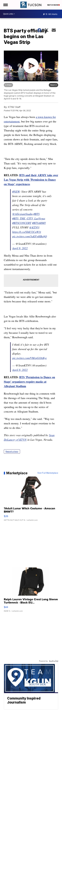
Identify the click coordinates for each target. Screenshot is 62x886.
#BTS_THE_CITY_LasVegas (28, 218)
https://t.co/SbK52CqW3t (26, 232)
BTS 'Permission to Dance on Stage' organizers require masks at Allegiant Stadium (29, 381)
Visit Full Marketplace (47, 473)
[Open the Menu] (5, 5)
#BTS (36, 214)
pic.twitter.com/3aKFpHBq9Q (29, 236)
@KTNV (34, 227)
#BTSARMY (39, 223)
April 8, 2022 (20, 248)
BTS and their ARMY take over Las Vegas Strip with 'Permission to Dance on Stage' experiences (31, 179)
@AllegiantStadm (22, 214)
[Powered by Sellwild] (53, 661)
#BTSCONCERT (21, 223)
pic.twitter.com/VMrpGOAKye (29, 358)
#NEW (16, 191)
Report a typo (12, 451)
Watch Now (52, 5)
